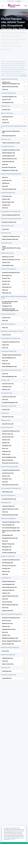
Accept (24, 827)
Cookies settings (12, 839)
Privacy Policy (21, 838)
